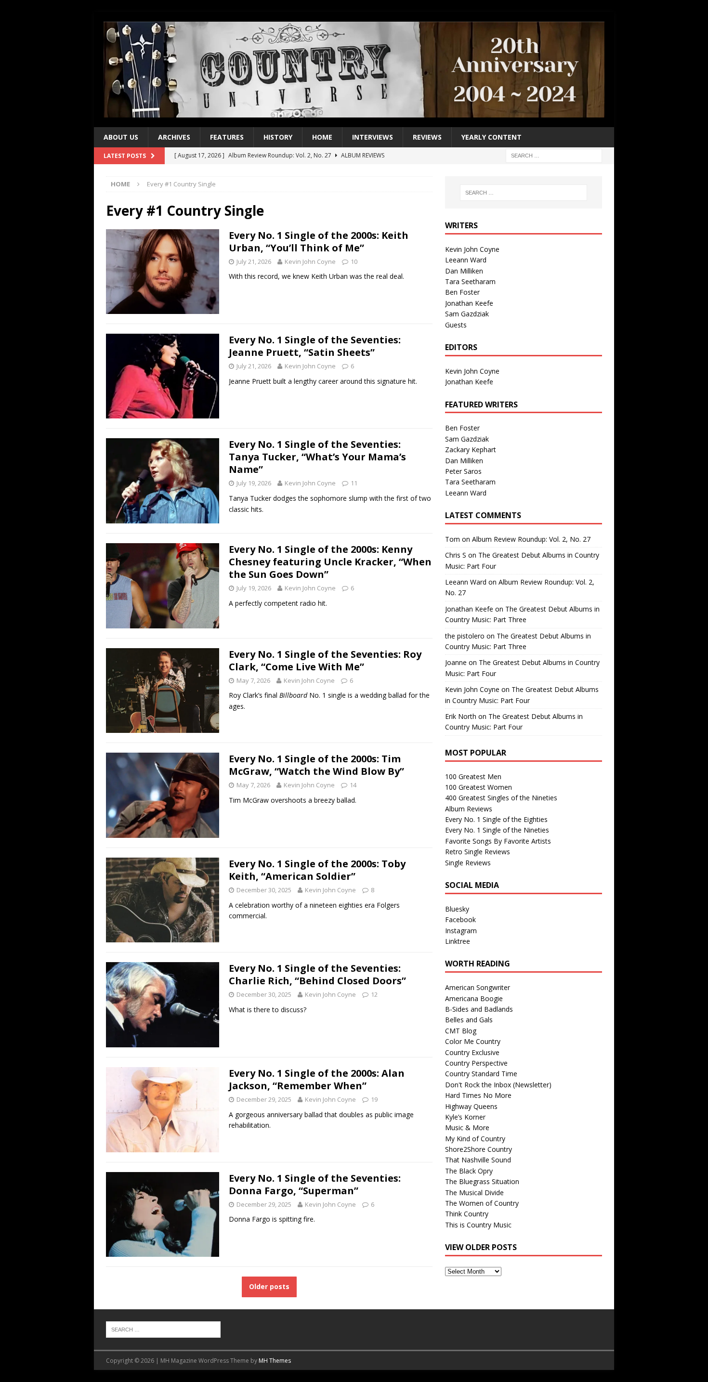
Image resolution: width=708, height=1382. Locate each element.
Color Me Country (472, 1041)
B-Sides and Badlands (479, 1009)
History (277, 137)
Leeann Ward (465, 259)
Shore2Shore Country (478, 1149)
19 (374, 1099)
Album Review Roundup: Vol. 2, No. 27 (531, 539)
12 (374, 994)
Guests (456, 324)
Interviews (372, 137)
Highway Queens (471, 1106)
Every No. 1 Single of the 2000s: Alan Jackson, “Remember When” (317, 1079)
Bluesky (457, 908)
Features (227, 137)
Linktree (457, 941)
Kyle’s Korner (465, 1116)
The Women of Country (482, 1203)
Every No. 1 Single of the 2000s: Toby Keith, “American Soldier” (317, 870)
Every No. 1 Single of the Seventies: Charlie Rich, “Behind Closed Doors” (317, 974)
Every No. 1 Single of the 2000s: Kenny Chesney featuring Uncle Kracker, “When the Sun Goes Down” (330, 562)
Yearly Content (491, 137)
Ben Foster (462, 292)
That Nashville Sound (478, 1159)
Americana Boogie (474, 998)
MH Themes (275, 1360)
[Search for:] (554, 155)
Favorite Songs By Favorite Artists (498, 841)
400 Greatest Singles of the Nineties (501, 797)
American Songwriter (477, 987)
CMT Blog (460, 1030)
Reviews (427, 137)
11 (354, 483)
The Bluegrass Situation (482, 1181)
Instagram (461, 930)
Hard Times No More (478, 1095)
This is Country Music (478, 1224)
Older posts (269, 1286)
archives (174, 137)
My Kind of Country (475, 1138)
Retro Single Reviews (477, 851)
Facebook (460, 919)
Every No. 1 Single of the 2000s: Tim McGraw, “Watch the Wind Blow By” (316, 765)
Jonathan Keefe (469, 303)
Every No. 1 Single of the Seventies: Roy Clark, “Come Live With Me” (325, 660)
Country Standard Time (481, 1073)
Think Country (466, 1213)
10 (354, 261)
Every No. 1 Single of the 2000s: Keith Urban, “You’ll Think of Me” (318, 241)
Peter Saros (463, 471)
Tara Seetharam (470, 281)
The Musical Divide (474, 1192)
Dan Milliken (464, 270)
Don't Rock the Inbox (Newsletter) (498, 1084)
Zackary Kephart (470, 449)
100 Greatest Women (478, 787)
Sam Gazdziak (467, 313)
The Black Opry (469, 1170)
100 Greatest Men (473, 776)
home (322, 137)
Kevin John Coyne (310, 261)
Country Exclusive (472, 1052)
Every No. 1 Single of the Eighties (496, 819)
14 (353, 785)
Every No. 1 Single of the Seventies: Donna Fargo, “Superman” (315, 1184)
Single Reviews (468, 862)
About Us (121, 137)
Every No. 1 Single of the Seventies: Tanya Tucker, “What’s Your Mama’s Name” (317, 457)
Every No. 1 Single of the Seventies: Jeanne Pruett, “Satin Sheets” (315, 346)
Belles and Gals (469, 1019)
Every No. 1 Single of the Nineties (497, 829)
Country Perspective (476, 1063)
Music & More (467, 1127)
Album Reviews (468, 808)
